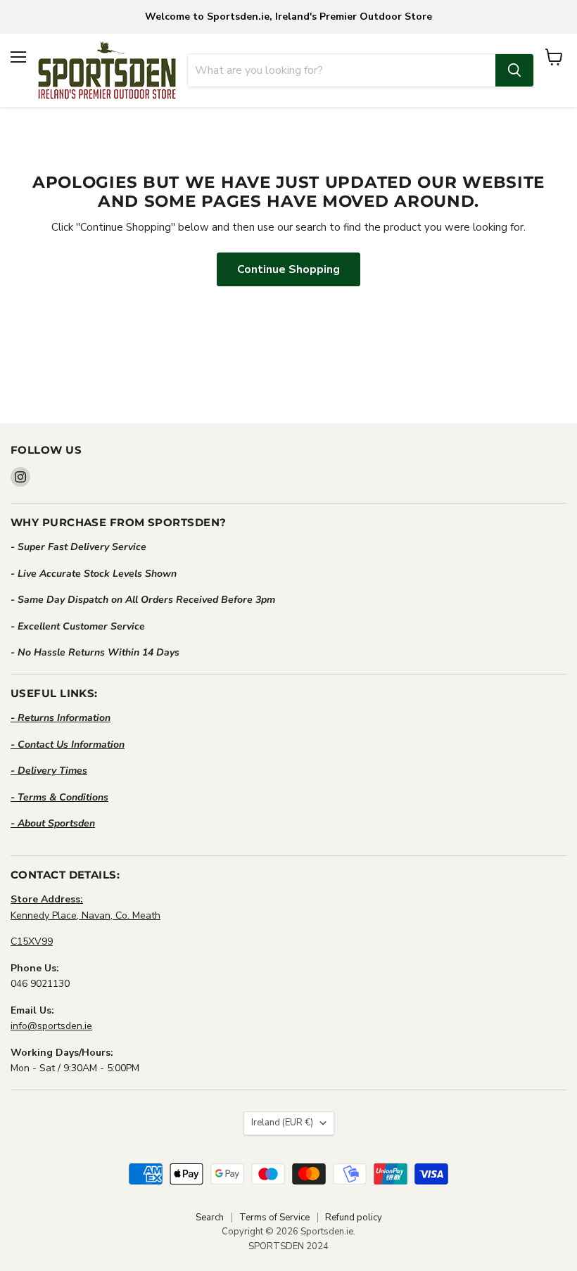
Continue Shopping (288, 269)
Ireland (282, 1122)
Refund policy (353, 1217)
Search (210, 1217)
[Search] (514, 70)
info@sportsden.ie (51, 1026)
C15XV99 (32, 941)
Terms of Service (274, 1217)
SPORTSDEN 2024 (288, 1246)
